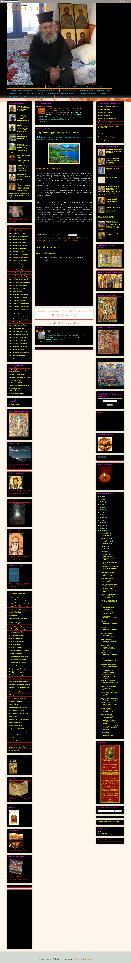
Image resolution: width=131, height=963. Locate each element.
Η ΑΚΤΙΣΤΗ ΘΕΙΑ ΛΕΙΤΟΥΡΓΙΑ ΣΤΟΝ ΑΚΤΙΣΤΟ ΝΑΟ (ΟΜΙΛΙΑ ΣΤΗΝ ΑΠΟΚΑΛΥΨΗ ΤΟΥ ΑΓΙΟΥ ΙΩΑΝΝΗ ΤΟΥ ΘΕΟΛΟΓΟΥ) (109, 225)
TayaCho (77, 959)
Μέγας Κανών (102, 134)
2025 (101, 496)
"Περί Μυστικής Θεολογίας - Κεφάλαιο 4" (109, 623)
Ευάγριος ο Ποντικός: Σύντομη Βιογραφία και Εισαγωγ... (109, 682)
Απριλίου (105, 554)
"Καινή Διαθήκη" (14, 97)
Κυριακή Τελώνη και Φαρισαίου (108, 106)
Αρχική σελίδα (14, 86)
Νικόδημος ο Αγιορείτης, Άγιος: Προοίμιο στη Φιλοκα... (109, 590)
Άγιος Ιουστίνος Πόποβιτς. (17, 288)
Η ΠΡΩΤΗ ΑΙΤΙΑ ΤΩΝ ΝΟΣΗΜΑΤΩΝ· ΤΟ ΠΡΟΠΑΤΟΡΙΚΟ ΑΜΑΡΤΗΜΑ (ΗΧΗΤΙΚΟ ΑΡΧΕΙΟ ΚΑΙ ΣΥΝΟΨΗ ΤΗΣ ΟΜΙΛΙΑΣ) (109, 190)
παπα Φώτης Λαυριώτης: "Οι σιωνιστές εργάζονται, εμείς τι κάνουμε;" (23, 118)
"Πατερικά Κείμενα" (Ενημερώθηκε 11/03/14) (88, 86)
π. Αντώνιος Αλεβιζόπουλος (18, 732)
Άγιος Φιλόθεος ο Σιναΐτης (17, 355)
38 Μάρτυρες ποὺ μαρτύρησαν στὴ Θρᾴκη (110, 789)
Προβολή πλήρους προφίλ (106, 834)
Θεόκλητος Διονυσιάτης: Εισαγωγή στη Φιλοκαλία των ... (109, 574)
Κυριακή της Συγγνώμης (106, 137)
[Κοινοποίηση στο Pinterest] (76, 235)
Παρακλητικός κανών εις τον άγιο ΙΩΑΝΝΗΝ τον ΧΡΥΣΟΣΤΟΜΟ (23, 168)
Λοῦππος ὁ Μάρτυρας (107, 782)
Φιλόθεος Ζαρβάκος (15, 722)
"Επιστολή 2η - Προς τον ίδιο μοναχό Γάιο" (109, 563)
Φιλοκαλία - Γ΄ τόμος (103, 90)
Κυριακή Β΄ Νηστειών (105, 123)
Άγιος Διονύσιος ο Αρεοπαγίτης (56, 238)
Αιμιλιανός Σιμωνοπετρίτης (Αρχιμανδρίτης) (17, 370)
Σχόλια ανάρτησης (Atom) (69, 323)
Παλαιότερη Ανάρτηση (81, 310)
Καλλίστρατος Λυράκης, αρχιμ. (19, 656)
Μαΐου (104, 551)
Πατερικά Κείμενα (76, 238)
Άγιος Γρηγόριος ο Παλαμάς (18, 245)
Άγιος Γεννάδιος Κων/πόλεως (18, 236)
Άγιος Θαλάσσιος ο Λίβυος (17, 267)
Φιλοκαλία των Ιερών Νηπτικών (33, 86)
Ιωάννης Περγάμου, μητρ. (17, 641)
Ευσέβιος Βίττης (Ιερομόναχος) (19, 385)
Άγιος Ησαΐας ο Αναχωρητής (18, 264)
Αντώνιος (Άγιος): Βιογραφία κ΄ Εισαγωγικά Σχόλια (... (109, 635)
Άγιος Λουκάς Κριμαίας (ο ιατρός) (19, 316)
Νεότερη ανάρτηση (45, 310)
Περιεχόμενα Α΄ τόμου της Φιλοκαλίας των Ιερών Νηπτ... (109, 568)
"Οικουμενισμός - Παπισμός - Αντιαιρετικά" (38, 97)
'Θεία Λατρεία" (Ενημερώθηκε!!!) (46, 90)
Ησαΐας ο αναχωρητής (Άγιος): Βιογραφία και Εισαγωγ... (109, 666)
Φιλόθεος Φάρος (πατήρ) (17, 393)
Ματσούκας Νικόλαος (16, 675)
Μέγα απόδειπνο (103, 131)
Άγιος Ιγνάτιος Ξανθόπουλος (18, 285)
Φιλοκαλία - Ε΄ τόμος (33, 93)
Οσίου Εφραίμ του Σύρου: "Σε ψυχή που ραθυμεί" (109, 699)
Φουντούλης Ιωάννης (15, 725)
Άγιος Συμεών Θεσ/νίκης (16, 349)
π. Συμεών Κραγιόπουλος (17, 747)
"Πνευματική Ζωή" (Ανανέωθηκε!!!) (20, 90)
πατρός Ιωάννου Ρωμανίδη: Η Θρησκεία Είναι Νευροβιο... (109, 715)
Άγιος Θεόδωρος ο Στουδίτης (18, 276)
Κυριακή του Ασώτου (104, 109)
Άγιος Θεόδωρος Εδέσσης (17, 273)
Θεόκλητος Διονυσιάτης (16, 632)
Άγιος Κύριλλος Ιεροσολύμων (18, 313)
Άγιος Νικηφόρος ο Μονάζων (18, 331)
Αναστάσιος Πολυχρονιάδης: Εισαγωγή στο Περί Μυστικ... (108, 648)
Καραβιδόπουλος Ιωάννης (17, 659)
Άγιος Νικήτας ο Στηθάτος (17, 328)
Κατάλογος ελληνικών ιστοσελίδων (109, 821)
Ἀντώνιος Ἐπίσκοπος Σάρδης (110, 791)
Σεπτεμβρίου (106, 541)
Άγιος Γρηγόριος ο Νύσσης (17, 242)
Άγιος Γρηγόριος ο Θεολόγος (18, 239)
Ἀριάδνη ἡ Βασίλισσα (113, 770)
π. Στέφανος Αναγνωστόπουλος (19, 744)
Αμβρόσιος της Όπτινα (16, 597)
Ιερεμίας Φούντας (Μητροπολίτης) (14, 389)
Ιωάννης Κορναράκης (16, 638)
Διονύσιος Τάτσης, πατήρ (17, 609)
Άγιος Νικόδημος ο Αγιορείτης (18, 334)
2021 (101, 507)
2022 (101, 504)
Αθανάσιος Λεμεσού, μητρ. (17, 593)
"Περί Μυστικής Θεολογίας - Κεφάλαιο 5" (109, 617)
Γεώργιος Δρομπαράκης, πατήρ (19, 603)
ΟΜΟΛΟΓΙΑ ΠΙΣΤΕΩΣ (30, 8)
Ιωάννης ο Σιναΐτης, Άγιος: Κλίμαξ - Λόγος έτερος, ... (109, 704)
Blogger (89, 959)
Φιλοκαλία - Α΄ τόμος (68, 90)
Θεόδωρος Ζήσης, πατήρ (17, 629)
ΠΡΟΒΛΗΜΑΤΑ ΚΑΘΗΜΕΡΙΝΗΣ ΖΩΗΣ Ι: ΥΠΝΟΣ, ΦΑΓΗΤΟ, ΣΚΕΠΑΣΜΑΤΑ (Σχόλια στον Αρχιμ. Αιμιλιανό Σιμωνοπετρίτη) (64, 110)
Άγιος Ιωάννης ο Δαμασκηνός (18, 294)
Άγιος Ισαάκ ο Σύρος (15, 291)
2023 (101, 502)
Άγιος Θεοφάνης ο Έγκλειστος (18, 270)
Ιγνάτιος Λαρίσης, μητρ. (16, 635)
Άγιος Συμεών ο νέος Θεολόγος (19, 352)
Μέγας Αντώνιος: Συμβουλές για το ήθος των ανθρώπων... (109, 641)
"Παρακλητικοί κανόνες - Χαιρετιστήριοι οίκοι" (59, 93)
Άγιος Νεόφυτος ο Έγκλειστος (18, 325)
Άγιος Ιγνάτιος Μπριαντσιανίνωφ (19, 282)
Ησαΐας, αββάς (13, 615)
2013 (101, 523)
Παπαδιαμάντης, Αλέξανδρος (18, 698)
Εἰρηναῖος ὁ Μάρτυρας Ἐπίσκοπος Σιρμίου (111, 782)
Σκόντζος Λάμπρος (15, 404)
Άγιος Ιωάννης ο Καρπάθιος (18, 297)
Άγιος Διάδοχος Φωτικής (16, 251)
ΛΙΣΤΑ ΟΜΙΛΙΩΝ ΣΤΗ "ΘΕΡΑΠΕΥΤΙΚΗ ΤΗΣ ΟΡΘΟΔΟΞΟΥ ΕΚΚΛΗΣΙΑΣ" (112, 161)
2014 (101, 520)
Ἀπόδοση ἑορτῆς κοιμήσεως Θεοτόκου (110, 780)
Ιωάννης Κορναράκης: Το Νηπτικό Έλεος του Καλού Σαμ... (109, 595)
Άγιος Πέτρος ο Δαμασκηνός (18, 343)
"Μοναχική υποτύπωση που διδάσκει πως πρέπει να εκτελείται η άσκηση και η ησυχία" (19, 148)
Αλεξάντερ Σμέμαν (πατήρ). (17, 374)
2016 (101, 515)
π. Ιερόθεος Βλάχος (15, 738)
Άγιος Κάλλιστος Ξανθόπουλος (19, 309)
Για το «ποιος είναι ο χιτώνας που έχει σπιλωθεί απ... (108, 607)
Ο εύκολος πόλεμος (53, 333)
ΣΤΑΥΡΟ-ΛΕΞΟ (44, 331)
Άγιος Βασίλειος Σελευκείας (17, 230)
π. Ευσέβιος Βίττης (15, 734)
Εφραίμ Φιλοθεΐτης (15, 612)
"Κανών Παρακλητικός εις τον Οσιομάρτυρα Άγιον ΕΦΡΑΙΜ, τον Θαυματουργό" (23, 128)
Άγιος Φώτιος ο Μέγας (16, 359)
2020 (101, 510)
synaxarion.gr (110, 801)
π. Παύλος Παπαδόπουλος (17, 741)
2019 (101, 512)
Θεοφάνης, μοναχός (15, 626)
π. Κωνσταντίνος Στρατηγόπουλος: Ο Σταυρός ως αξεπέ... (108, 660)
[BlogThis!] (71, 235)
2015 (101, 517)
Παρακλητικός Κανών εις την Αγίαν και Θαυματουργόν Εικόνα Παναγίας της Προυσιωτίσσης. (23, 187)
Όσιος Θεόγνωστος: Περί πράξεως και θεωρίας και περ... (109, 727)
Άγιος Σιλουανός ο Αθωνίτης (18, 346)
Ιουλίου (104, 546)
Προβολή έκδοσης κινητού (64, 315)
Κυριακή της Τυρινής (104, 115)
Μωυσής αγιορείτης (15, 678)
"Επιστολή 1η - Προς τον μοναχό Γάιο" (109, 612)
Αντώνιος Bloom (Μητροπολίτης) (19, 377)
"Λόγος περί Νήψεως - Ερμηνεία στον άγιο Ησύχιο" (108, 676)
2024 (101, 499)
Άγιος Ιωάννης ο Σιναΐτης (17, 300)
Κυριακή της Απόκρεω (105, 112)
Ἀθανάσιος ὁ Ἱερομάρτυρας (107, 766)
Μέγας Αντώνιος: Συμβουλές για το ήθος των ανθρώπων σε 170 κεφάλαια (19, 195)
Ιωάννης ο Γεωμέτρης (16, 647)
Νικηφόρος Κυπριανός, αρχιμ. (18, 681)
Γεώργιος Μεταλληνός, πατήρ (18, 606)
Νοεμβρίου (105, 535)
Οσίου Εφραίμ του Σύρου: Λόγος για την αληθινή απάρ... (109, 694)
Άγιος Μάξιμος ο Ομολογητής (18, 319)
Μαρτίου (104, 732)
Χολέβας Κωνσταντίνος (16, 728)
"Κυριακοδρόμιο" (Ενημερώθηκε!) (59, 86)
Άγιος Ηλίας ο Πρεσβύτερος (18, 260)
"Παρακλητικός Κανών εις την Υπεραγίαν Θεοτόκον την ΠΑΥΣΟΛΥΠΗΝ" (113, 209)
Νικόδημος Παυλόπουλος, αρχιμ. (19, 684)
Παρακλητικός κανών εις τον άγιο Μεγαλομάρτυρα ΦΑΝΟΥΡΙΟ (23, 108)
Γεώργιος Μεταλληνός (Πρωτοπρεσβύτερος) (16, 381)
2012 (101, 525)
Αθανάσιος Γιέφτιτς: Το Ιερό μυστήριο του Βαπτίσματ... (108, 579)
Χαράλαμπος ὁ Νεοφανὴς (113, 793)
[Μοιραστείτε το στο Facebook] (74, 235)
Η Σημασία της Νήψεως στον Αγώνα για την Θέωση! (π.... (108, 721)
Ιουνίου (104, 549)
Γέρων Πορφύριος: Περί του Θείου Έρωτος (109, 585)
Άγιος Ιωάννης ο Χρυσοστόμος (19, 303)
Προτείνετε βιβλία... (112, 177)
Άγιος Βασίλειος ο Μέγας (17, 233)
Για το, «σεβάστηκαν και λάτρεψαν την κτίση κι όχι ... (109, 601)
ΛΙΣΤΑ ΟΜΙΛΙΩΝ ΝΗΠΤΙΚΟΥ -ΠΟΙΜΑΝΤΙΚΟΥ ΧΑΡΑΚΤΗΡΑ (107, 217)
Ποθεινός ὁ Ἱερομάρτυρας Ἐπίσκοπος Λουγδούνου (110, 787)
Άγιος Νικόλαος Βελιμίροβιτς (18, 337)
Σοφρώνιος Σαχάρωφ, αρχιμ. (18, 707)
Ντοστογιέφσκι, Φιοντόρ (16, 692)
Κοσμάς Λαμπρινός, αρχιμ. (17, 662)
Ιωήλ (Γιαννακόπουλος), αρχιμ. (19, 650)
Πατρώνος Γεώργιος (15, 701)
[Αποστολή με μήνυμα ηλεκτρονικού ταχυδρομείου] (69, 235)
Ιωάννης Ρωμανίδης (15, 644)
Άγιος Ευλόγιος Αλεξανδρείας (18, 257)
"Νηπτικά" (103, 93)
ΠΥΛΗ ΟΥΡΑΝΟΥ (45, 106)
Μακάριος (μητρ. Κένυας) (17, 669)
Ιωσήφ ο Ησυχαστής (15, 653)
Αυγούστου (105, 543)
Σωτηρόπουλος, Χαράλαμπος (18, 713)
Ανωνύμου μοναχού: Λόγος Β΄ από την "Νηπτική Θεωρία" (112, 199)
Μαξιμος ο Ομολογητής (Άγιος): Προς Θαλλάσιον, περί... (108, 688)
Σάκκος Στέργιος (14, 704)
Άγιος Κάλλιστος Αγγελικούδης (19, 306)
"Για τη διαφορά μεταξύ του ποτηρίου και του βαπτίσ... (108, 558)
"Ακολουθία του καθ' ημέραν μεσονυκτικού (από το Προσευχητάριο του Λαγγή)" (23, 159)
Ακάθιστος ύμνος (103, 140)
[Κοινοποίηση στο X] (73, 235)
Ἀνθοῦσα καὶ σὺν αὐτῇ (111, 764)
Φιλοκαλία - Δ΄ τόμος (16, 93)
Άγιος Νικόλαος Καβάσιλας (17, 340)
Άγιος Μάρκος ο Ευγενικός (17, 322)
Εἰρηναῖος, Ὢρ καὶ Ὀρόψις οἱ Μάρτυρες (111, 766)
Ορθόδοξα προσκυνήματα (87, 93)
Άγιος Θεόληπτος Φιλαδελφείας (19, 279)
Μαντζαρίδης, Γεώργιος (16, 672)
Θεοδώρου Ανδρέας (15, 623)
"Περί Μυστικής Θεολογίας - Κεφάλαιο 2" (109, 654)
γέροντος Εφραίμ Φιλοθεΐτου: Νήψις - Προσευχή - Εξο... (108, 710)
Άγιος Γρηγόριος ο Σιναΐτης (17, 248)
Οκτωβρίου (105, 538)
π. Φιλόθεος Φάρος (15, 750)
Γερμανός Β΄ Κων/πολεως (17, 600)
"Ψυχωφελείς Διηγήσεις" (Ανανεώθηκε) (69, 97)
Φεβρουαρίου (106, 735)
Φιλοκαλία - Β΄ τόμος (86, 90)
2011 (101, 528)
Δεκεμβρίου (106, 533)
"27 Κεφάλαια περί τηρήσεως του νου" (108, 671)
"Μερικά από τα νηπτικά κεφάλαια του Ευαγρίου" (22, 136)
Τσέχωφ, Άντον (13, 716)
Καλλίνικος (106, 789)
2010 (101, 531)
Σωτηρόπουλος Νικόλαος (17, 710)
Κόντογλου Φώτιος (15, 666)
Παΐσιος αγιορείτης (15, 695)
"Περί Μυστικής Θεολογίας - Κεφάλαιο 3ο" (109, 629)
